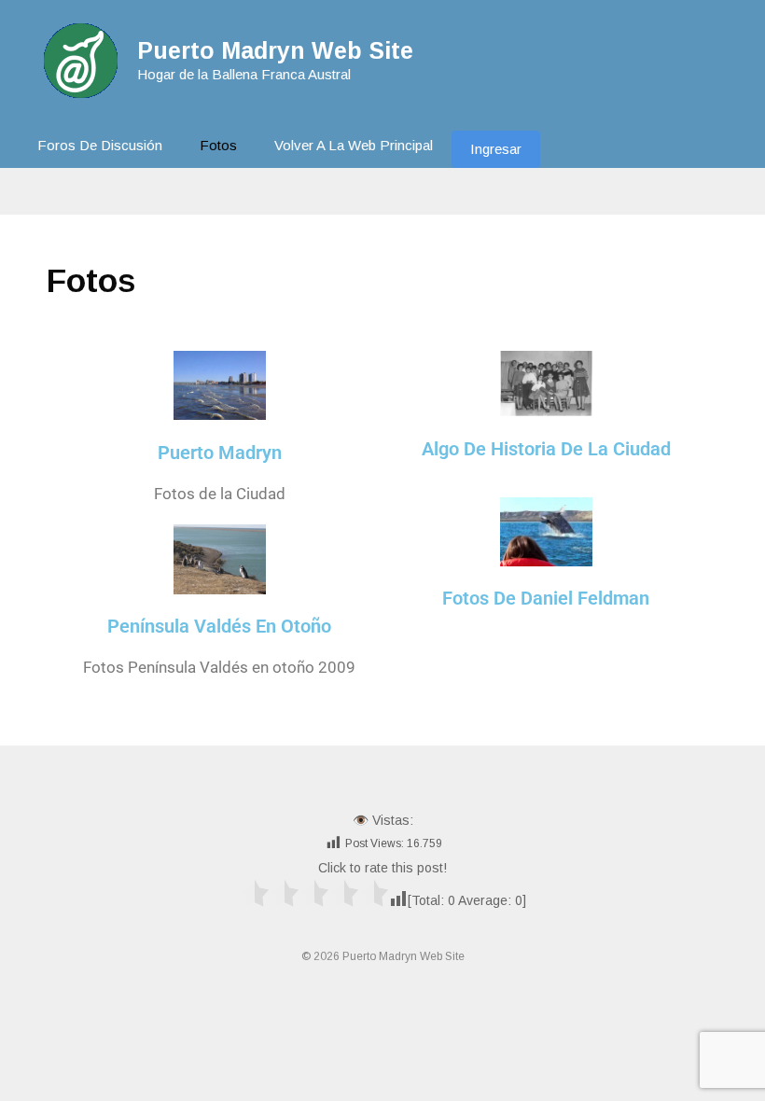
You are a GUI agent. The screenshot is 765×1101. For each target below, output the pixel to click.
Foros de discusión (99, 145)
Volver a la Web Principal (353, 145)
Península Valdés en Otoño (219, 626)
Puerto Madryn (220, 452)
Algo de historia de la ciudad (546, 449)
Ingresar (496, 149)
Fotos (218, 145)
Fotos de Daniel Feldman (545, 598)
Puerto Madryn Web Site (275, 50)
